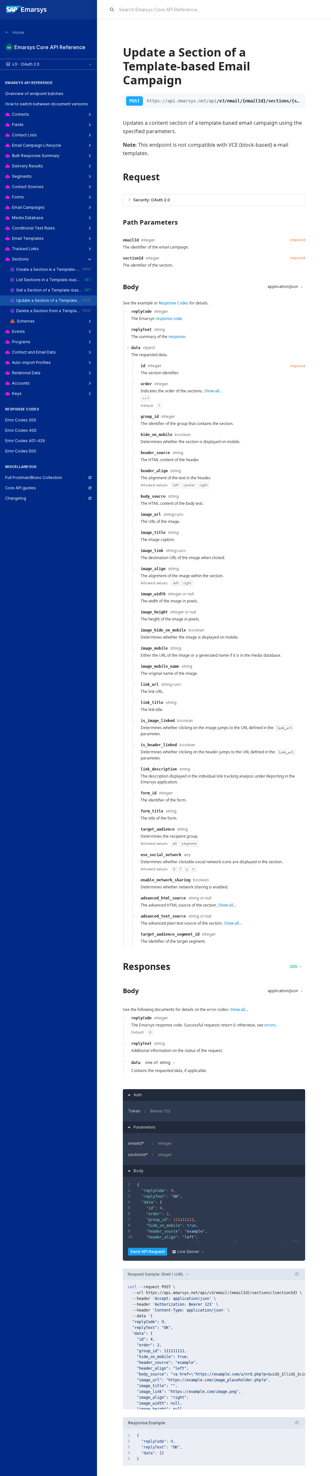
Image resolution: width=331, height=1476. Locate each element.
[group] (214, 1344)
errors (270, 1025)
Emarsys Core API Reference (49, 47)
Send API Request (147, 1251)
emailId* (136, 1143)
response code (168, 318)
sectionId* (138, 1154)
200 (293, 966)
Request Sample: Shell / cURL (156, 1274)
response (176, 336)
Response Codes (173, 303)
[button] (214, 200)
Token (134, 1111)
